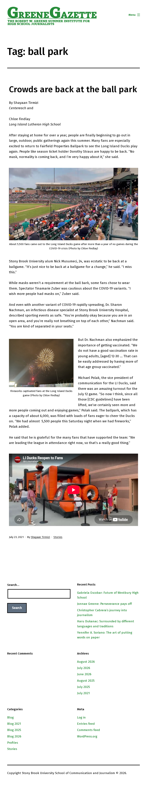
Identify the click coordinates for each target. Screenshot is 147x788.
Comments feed (88, 730)
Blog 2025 (14, 730)
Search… (13, 585)
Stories (57, 537)
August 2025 (85, 681)
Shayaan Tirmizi (40, 537)
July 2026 (83, 668)
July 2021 (83, 693)
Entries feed (86, 724)
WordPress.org (87, 736)
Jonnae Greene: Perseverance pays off (104, 604)
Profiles (12, 743)
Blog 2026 (14, 736)
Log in (81, 717)
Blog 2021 (14, 724)
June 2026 (84, 674)
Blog (10, 717)
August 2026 (86, 662)
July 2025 (83, 687)
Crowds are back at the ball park (73, 89)
